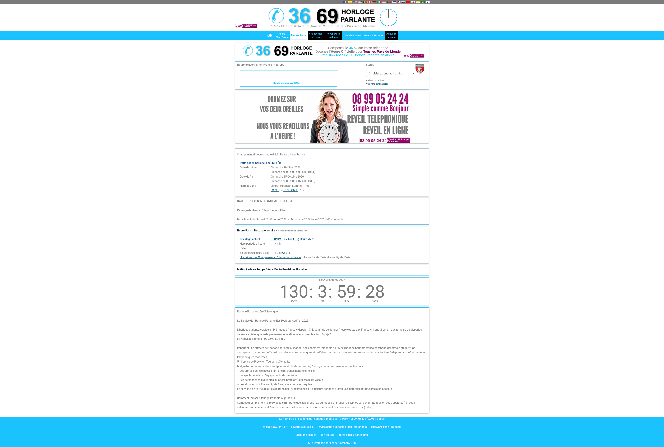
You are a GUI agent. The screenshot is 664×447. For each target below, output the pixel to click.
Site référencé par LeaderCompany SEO (332, 443)
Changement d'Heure (316, 35)
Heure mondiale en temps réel (292, 230)
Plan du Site (327, 434)
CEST (285, 252)
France (268, 64)
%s (272, 243)
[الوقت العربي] (423, 2)
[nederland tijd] (384, 2)
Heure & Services (373, 35)
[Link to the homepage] (270, 35)
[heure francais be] (365, 2)
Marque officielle (303, 427)
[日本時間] (413, 2)
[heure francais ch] (369, 2)
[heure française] (345, 2)
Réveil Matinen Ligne (333, 35)
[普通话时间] (408, 2)
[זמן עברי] (428, 2)
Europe (279, 64)
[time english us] (355, 2)
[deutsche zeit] (374, 2)
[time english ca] (398, 2)
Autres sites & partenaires (353, 434)
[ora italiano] (379, 2)
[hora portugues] (389, 2)
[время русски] (403, 2)
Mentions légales (306, 434)
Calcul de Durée (352, 35)
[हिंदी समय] (418, 2)
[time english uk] (360, 2)
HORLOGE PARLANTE (279, 427)
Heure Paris (298, 35)
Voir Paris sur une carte (377, 84)
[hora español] (350, 2)
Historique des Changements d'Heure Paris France (270, 257)
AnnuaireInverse (391, 35)
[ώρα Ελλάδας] (394, 2)
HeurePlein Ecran (281, 35)
